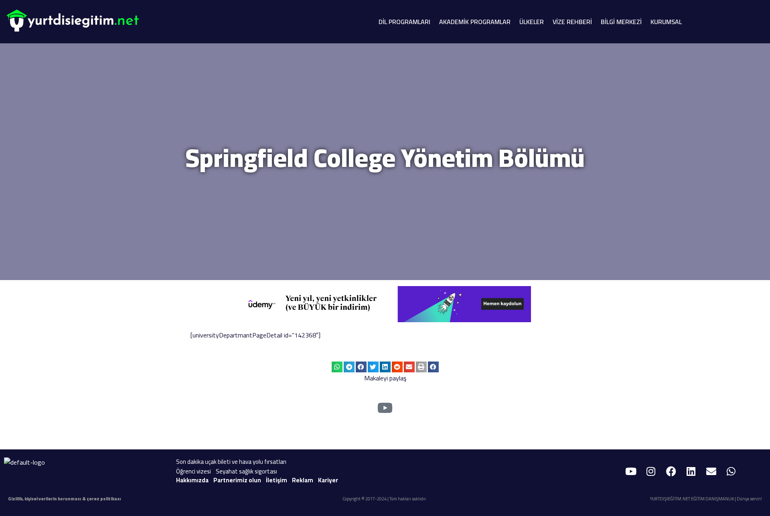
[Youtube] (631, 471)
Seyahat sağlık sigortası (246, 471)
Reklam (302, 480)
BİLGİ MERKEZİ (621, 22)
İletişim (276, 480)
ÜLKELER (531, 22)
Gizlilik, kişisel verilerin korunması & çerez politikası (64, 499)
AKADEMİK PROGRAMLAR (475, 22)
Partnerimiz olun (237, 480)
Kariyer (328, 480)
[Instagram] (651, 471)
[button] (337, 367)
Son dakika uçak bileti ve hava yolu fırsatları (231, 461)
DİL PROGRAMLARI (404, 22)
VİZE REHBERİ (572, 22)
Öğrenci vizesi (193, 471)
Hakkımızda (192, 480)
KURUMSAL (666, 22)
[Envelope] (711, 471)
